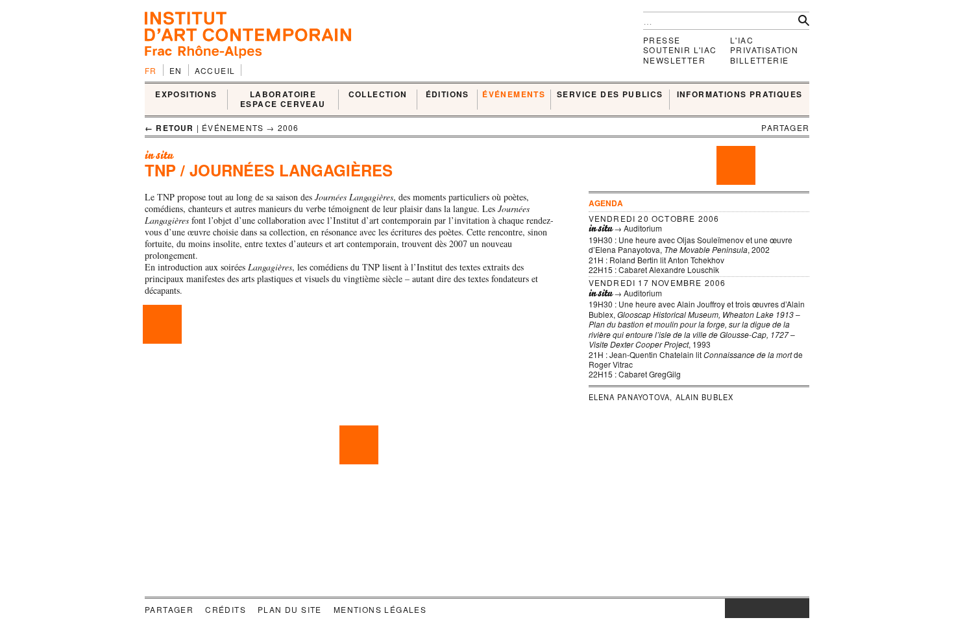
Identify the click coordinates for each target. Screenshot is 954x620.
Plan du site (290, 609)
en (175, 70)
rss (799, 608)
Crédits (225, 609)
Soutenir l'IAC (680, 49)
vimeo (780, 608)
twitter (760, 608)
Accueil (215, 70)
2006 (288, 127)
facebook (744, 608)
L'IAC (741, 39)
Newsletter (674, 60)
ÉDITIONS (447, 94)
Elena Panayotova (629, 397)
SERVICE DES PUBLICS (610, 94)
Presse (661, 39)
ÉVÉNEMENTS (513, 94)
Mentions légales (380, 609)
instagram (731, 608)
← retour (169, 128)
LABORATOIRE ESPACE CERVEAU (283, 99)
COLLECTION (378, 94)
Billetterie (759, 60)
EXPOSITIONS (186, 94)
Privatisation (764, 49)
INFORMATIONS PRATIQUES (740, 94)
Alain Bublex (704, 397)
